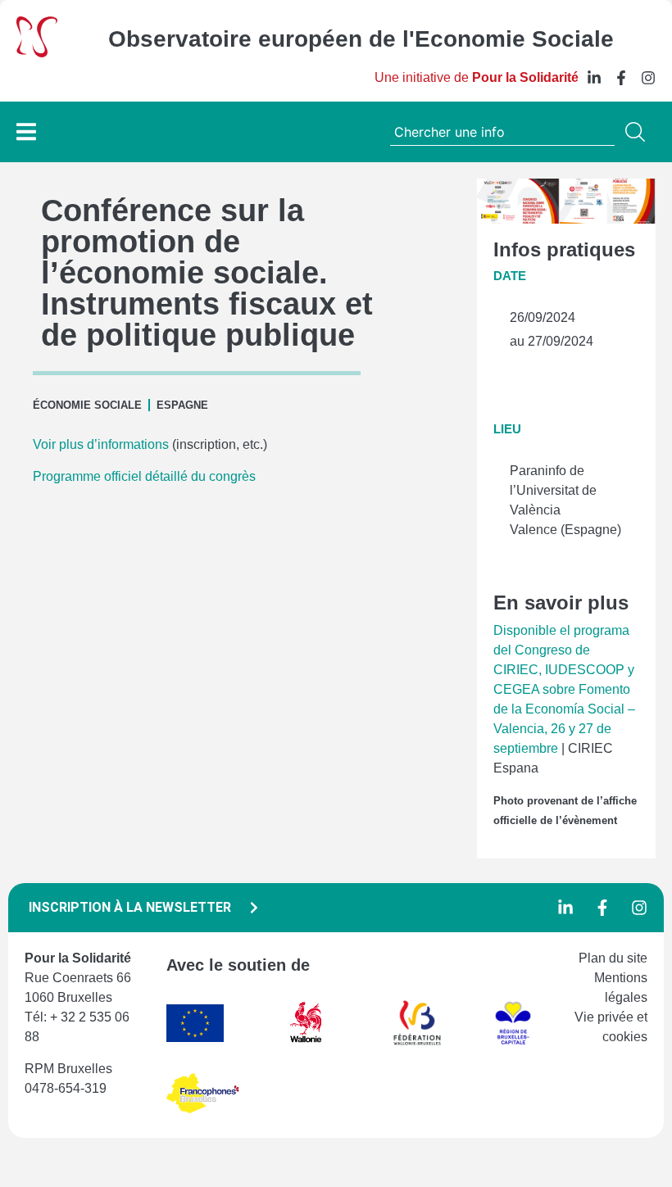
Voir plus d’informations (102, 444)
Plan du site (613, 958)
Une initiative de (477, 77)
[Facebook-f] (621, 77)
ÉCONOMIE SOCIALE (87, 405)
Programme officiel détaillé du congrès (146, 476)
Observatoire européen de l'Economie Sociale (361, 39)
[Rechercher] (638, 132)
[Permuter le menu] (26, 131)
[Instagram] (648, 77)
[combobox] (502, 132)
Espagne (182, 405)
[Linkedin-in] (594, 77)
